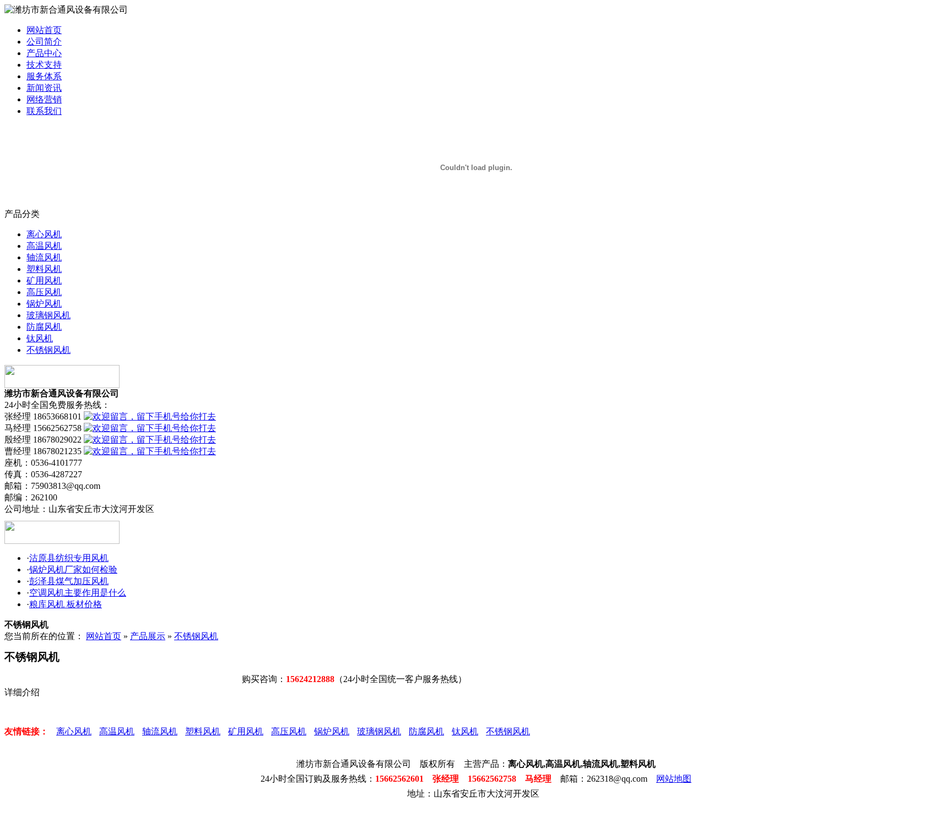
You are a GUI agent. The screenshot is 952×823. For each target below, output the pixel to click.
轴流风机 (44, 257)
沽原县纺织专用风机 (69, 558)
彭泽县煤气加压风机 (69, 581)
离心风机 (44, 234)
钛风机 (39, 338)
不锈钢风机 (48, 350)
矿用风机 (44, 280)
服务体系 (44, 76)
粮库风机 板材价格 (65, 604)
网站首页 (44, 30)
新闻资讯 (44, 87)
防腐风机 (44, 326)
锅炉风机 (44, 303)
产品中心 (44, 53)
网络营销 (44, 99)
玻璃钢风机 (48, 315)
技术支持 (44, 64)
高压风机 (44, 292)
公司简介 (44, 41)
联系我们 (44, 111)
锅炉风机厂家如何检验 (73, 569)
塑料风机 (44, 269)
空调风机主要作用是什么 (77, 592)
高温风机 (44, 245)
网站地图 (673, 778)
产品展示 (147, 636)
